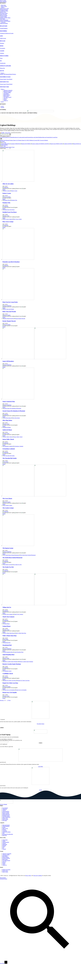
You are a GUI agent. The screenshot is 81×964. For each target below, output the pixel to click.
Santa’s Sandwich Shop (9, 401)
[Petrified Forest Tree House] (42, 209)
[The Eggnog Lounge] (42, 530)
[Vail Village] (5, 461)
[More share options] (10, 134)
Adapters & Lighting (9, 137)
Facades (25, 137)
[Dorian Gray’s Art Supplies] (42, 690)
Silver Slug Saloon (7, 420)
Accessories (2, 137)
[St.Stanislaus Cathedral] (42, 446)
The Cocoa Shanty (7, 498)
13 (7, 700)
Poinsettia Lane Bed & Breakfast (11, 261)
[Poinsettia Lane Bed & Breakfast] (42, 244)
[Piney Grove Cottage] (42, 219)
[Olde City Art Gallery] (42, 166)
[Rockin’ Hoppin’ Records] (42, 318)
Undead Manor (7, 626)
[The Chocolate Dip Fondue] (42, 455)
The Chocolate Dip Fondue (10, 458)
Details (4, 189)
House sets (33, 137)
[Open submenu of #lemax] (4, 89)
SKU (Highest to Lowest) (32, 140)
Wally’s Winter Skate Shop (10, 635)
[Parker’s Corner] (42, 190)
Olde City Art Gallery (8, 183)
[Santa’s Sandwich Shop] (42, 384)
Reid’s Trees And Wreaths (9, 311)
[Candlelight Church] (42, 671)
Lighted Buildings (38, 137)
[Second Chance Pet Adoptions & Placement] (42, 408)
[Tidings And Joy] (42, 589)
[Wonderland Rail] (42, 642)
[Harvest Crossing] (6, 196)
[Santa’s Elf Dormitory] (42, 343)
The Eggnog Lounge (8, 548)
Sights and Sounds (46, 137)
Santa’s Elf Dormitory (8, 361)
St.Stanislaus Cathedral (9, 448)
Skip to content (3, 0)
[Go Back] (2, 141)
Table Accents (52, 137)
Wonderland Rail (7, 645)
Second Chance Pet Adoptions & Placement (14, 411)
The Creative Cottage (8, 508)
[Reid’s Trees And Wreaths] (42, 309)
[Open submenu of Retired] (4, 73)
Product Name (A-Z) (14, 140)
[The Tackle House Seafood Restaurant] (42, 555)
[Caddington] (5, 187)
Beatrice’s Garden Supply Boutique (12, 664)
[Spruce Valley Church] (42, 436)
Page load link (3, 877)
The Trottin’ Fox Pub (8, 567)
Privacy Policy (28, 875)
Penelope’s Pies (6, 202)
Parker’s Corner (7, 193)
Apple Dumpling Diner (8, 654)
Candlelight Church (8, 673)
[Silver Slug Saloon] (42, 418)
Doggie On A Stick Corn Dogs (10, 683)
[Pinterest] (4, 134)
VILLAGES (7, 132)
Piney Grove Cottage (8, 221)
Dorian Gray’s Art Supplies (10, 692)
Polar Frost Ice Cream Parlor (10, 302)
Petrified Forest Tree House (10, 212)
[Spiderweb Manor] (42, 427)
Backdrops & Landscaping (18, 137)
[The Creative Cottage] (42, 505)
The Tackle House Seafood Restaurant (12, 557)
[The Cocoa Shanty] (42, 481)
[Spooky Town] (6, 215)
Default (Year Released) (5, 140)
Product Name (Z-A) (22, 140)
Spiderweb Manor (7, 429)
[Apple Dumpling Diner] (42, 652)
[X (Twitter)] (2, 134)
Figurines (29, 137)
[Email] (8, 134)
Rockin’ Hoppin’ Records (9, 321)
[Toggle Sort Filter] (1, 139)
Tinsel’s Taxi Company (8, 616)
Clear (5, 142)
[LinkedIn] (6, 134)
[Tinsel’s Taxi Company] (42, 614)
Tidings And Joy (7, 607)
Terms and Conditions (37, 875)
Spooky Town (11, 147)
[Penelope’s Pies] (42, 200)
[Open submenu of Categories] (5, 22)
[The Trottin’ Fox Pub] (42, 564)
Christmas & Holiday (4, 147)
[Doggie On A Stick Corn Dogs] (42, 680)
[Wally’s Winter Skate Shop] (42, 633)
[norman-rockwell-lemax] (40, 761)
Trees (56, 137)
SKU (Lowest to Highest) (43, 140)
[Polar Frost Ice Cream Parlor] (42, 284)
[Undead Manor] (42, 623)
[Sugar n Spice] (6, 658)
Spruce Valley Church (8, 439)
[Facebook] (1, 134)
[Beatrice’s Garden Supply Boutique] (42, 661)
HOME (2, 132)
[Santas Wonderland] (7, 305)
